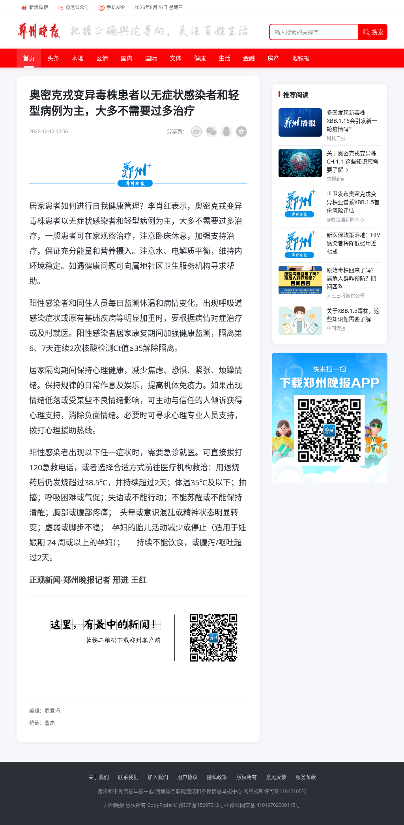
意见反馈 (276, 776)
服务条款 (306, 776)
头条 (53, 58)
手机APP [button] (116, 7)
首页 (29, 58)
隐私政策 (217, 776)
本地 (78, 58)
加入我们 (158, 776)
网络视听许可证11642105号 (275, 791)
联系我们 (128, 776)
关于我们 (98, 776)
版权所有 (246, 776)
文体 (175, 58)
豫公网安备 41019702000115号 (265, 804)
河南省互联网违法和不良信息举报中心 (198, 791)
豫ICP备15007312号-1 (203, 804)
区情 (102, 58)
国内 (127, 58)
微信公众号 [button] (77, 7)
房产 (273, 58)
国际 (151, 58)
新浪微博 (38, 7)
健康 (200, 58)
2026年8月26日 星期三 (158, 7)
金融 (249, 58)
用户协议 (187, 776)
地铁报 (301, 58)
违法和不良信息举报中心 (125, 791)
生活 (224, 58)
